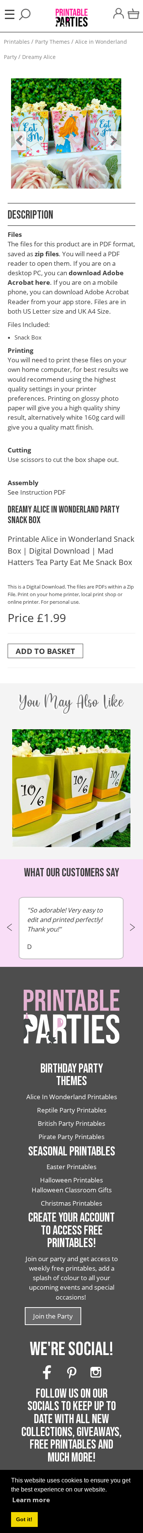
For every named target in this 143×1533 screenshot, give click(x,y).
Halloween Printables (71, 1180)
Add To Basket (45, 651)
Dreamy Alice (39, 56)
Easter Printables (71, 1166)
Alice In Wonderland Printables (71, 1096)
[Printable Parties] (71, 13)
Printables (17, 41)
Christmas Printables (71, 1203)
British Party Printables (71, 1123)
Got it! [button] (24, 1519)
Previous (15, 135)
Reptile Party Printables (71, 1110)
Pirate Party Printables (71, 1136)
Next (110, 135)
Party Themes (52, 41)
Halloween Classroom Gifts (72, 1189)
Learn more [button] (31, 1499)
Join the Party (53, 1316)
